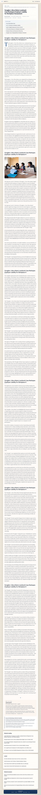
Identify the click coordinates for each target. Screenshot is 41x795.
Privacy (20, 726)
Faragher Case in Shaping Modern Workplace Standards (16, 32)
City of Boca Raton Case (10, 23)
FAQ (28, 792)
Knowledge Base (37, 1)
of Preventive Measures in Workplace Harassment (15, 29)
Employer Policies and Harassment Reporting (14, 30)
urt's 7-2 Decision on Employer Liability (13, 25)
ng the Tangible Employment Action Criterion (14, 27)
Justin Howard (7, 16)
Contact (17, 726)
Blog (33, 1)
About (14, 726)
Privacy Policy (20, 792)
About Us (13, 792)
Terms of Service (25, 792)
